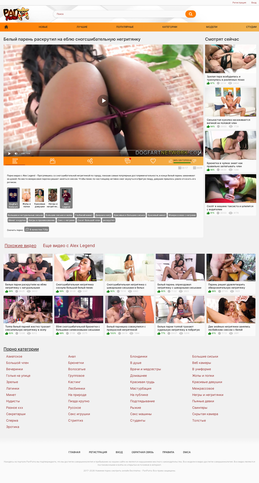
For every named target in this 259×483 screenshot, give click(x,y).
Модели (211, 26)
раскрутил (109, 220)
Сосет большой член (89, 220)
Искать (190, 14)
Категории (169, 26)
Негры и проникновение (42, 220)
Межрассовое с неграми (182, 215)
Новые (43, 26)
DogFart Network (13, 205)
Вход (253, 2)
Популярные (125, 26)
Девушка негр (103, 215)
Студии (251, 26)
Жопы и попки (27, 205)
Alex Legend (66, 205)
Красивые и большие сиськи (129, 215)
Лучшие (82, 26)
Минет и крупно (17, 220)
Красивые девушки (39, 205)
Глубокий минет (84, 215)
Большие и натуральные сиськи (25, 215)
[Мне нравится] (170, 161)
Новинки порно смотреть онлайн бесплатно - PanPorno (123, 470)
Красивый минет (157, 215)
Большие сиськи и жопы (59, 215)
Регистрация (239, 2)
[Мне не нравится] (194, 161)
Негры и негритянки (53, 205)
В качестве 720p (39, 229)
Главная (6, 27)
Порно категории (21, 349)
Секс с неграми (66, 220)
